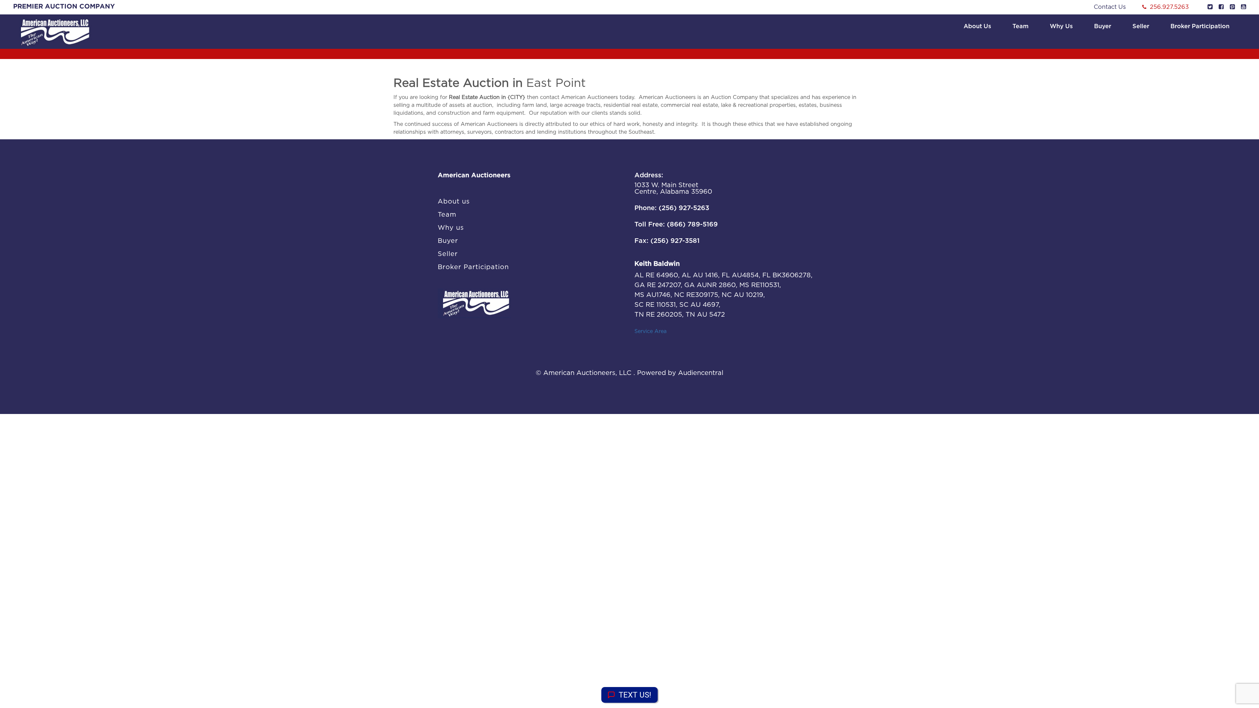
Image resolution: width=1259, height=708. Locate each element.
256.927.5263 (1169, 7)
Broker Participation (1199, 27)
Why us (1061, 27)
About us (977, 27)
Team (1020, 27)
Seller (1140, 27)
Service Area (650, 331)
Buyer (1102, 27)
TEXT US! (635, 694)
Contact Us (1110, 7)
